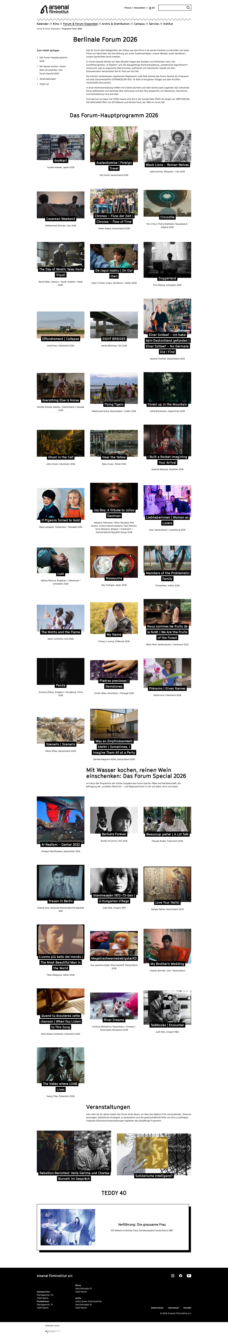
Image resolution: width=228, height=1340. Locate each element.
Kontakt (187, 1308)
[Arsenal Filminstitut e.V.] (54, 9)
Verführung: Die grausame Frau (142, 1224)
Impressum (173, 1308)
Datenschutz (157, 1308)
